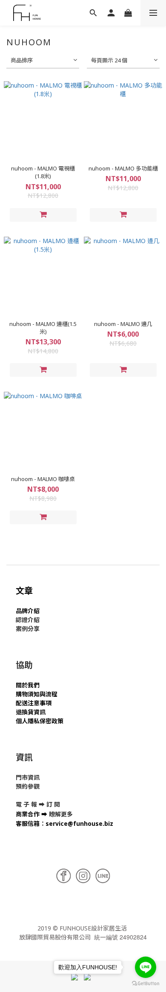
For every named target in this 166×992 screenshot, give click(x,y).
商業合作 (28, 814)
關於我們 (28, 685)
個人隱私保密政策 (39, 721)
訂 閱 (53, 804)
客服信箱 (28, 823)
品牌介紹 (28, 611)
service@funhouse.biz (79, 823)
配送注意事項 (34, 703)
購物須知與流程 (36, 694)
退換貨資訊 (31, 712)
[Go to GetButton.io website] (145, 983)
